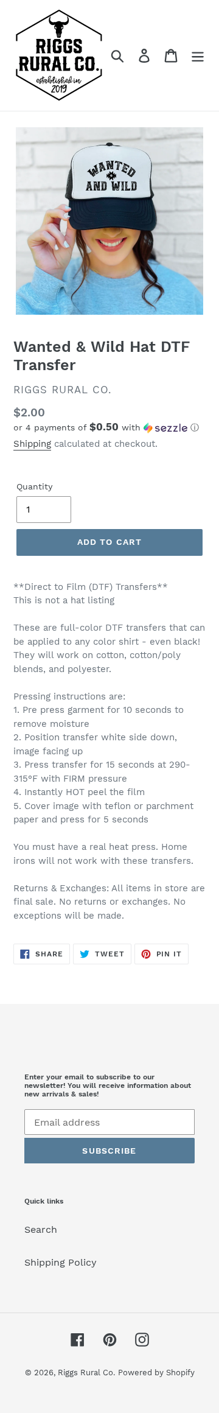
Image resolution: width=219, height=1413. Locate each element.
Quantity (34, 486)
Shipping (32, 443)
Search (40, 1229)
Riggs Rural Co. (86, 1372)
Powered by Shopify (156, 1372)
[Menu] (197, 55)
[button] (109, 427)
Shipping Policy (60, 1262)
